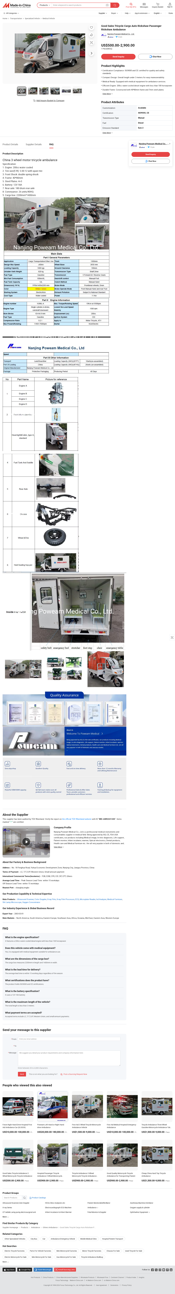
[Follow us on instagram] (160, 1269)
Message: (13, 1052)
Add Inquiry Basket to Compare (50, 100)
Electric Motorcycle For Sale (15, 1257)
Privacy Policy (127, 1285)
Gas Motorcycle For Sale (66, 1257)
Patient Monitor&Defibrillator (99, 1203)
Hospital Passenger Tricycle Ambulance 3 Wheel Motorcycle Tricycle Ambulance (49, 1176)
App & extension (141, 13)
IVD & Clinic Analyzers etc (55, 1203)
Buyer (113, 13)
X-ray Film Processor (65, 899)
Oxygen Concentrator (31, 902)
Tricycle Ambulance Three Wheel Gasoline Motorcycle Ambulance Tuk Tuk (156, 1127)
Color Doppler (40, 899)
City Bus (34, 1239)
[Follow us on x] (156, 1269)
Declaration (114, 1285)
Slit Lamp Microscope (12, 902)
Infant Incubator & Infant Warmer (58, 1212)
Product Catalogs (39, 1197)
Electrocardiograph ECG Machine (58, 1207)
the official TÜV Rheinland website (76, 819)
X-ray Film (51, 899)
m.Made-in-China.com (93, 1280)
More (5, 1262)
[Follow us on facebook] (152, 1269)
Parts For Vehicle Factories (40, 1251)
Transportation (16, 18)
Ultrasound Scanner (25, 899)
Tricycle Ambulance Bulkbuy (92, 1257)
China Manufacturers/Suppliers (67, 1277)
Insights (141, 1277)
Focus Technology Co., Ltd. (69, 1285)
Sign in (169, 7)
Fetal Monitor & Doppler (97, 1212)
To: (15, 1046)
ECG (77, 899)
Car (44, 1239)
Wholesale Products (87, 1277)
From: (14, 1039)
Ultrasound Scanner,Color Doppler (16, 1203)
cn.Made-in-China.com (111, 1280)
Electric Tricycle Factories (14, 1251)
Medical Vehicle (49, 18)
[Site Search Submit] (114, 5)
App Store (9, 1269)
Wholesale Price (102, 1277)
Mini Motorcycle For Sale (41, 1257)
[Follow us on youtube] (163, 1269)
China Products (48, 1277)
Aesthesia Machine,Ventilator (141, 1203)
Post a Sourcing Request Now (73, 1074)
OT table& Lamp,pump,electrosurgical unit (19, 1212)
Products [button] (44, 5)
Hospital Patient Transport (112, 1239)
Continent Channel (117, 1277)
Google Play (25, 1269)
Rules (171, 13)
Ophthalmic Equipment (139, 1212)
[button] (107, 5)
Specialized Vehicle (32, 18)
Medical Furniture (114, 899)
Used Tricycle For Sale (133, 1251)
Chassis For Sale (113, 1251)
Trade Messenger (43, 1269)
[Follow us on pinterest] (167, 1269)
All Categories (11, 13)
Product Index (131, 1277)
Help (126, 13)
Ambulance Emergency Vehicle (63, 1239)
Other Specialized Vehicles (15, 1239)
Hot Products (35, 1277)
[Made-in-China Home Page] (16, 5)
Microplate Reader (87, 899)
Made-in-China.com (76, 1280)
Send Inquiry (118, 56)
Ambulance (92, 1207)
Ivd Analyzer (101, 899)
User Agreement (101, 1285)
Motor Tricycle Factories (91, 1251)
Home (5, 18)
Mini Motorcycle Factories (66, 1251)
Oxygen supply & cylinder (140, 1207)
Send (22, 1074)
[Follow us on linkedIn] (171, 1269)
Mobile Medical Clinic (88, 1239)
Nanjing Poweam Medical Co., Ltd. (121, 34)
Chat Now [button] (156, 56)
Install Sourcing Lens (66, 1269)
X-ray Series (7, 1207)
